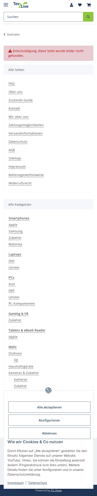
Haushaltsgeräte (21, 366)
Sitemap (15, 158)
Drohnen (15, 353)
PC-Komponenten (22, 303)
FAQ (12, 83)
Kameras (20, 379)
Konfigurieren (49, 420)
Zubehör (15, 238)
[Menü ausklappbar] (6, 3)
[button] (71, 4)
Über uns (16, 92)
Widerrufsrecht (20, 183)
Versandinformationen (26, 133)
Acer (12, 284)
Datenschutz (37, 483)
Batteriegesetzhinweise (26, 175)
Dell (11, 261)
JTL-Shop (56, 490)
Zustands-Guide (21, 100)
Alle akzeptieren (49, 407)
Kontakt (14, 108)
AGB (12, 150)
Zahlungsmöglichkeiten (26, 125)
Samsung (16, 231)
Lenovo (14, 267)
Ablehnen (49, 433)
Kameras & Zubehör (24, 373)
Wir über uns (18, 117)
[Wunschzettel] (80, 4)
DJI (16, 360)
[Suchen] (88, 17)
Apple (13, 225)
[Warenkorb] (88, 4)
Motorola (15, 244)
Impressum (15, 483)
